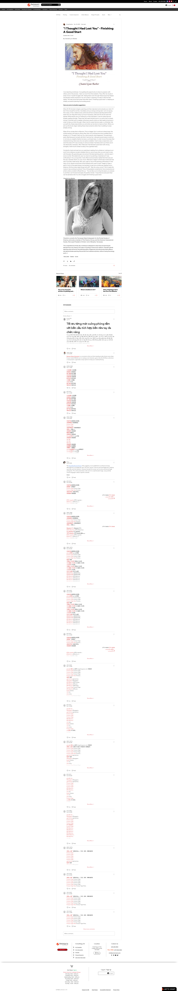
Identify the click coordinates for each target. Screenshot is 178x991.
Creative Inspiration (74, 14)
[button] (120, 14)
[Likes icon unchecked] (67, 348)
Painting (65, 14)
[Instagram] (169, 1)
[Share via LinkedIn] (70, 261)
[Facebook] (167, 1)
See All (120, 273)
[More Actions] (114, 319)
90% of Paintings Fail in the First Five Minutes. (110, 290)
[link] (174, 5)
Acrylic (103, 14)
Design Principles (95, 14)
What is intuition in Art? (88, 289)
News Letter (66, 256)
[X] (173, 1)
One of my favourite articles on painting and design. (65, 290)
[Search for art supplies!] (59, 5)
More (109, 14)
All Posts (58, 14)
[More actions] (114, 24)
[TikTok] (176, 1)
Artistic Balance (85, 14)
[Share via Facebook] (64, 261)
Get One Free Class (80, 957)
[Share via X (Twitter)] (67, 261)
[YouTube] (171, 1)
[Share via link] (74, 261)
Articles (77, 952)
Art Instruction (79, 950)
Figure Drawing (79, 955)
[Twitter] (117, 955)
